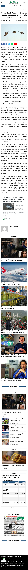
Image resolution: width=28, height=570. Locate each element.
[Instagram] (8, 561)
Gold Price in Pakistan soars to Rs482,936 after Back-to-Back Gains (13, 466)
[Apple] (21, 561)
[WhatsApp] (12, 44)
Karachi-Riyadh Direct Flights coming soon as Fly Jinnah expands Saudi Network (13, 283)
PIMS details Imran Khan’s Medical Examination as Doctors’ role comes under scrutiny (14, 379)
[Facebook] (2, 44)
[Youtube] (6, 561)
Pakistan (24, 9)
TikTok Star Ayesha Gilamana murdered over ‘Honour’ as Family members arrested (13, 259)
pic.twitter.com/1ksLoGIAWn (16, 97)
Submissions (11, 558)
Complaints (4, 558)
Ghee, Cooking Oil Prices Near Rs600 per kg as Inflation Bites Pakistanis (13, 307)
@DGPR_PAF (7, 95)
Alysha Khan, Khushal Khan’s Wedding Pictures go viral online (17, 441)
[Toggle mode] (24, 2)
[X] (9, 44)
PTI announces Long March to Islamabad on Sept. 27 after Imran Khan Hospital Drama (13, 331)
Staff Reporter (6, 20)
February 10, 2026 (8, 104)
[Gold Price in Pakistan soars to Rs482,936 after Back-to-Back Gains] (14, 458)
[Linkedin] (16, 561)
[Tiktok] (11, 561)
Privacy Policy (17, 556)
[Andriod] (18, 561)
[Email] (15, 44)
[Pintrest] (13, 561)
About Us (3, 556)
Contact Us (10, 556)
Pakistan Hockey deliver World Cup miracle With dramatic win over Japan (17, 420)
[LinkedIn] (5, 44)
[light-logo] (13, 2)
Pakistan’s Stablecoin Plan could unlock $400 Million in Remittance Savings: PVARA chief (13, 355)
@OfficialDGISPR (17, 95)
